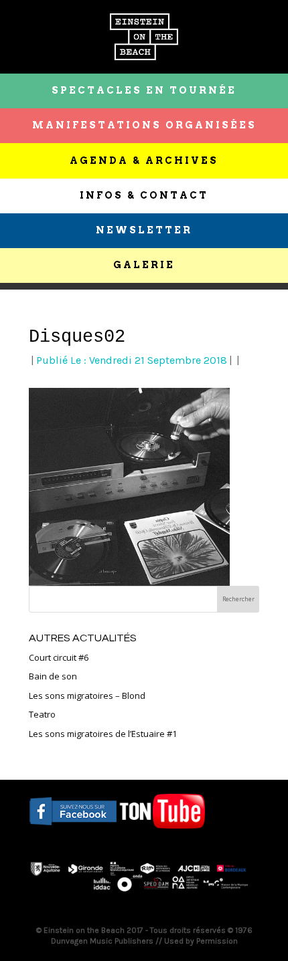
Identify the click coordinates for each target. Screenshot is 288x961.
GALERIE (144, 264)
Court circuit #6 (58, 657)
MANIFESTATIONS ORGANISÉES (144, 125)
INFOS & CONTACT (144, 195)
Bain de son (53, 676)
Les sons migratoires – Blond (87, 695)
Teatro (42, 714)
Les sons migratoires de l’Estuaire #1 (103, 734)
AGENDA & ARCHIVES (144, 160)
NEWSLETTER (144, 230)
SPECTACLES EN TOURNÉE (144, 90)
